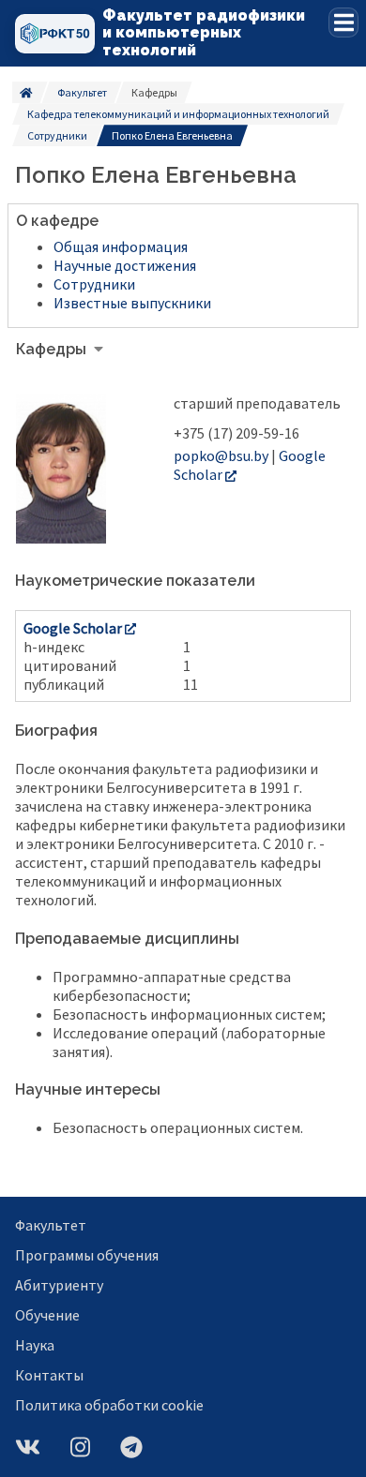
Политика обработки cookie (109, 1404)
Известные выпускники (132, 302)
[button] (343, 22)
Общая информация (120, 246)
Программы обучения (87, 1255)
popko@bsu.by (221, 455)
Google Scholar (72, 628)
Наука (34, 1344)
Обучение (47, 1314)
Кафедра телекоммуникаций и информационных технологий (178, 114)
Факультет (82, 92)
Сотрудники (57, 135)
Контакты (49, 1374)
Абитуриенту (59, 1285)
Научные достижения (124, 265)
